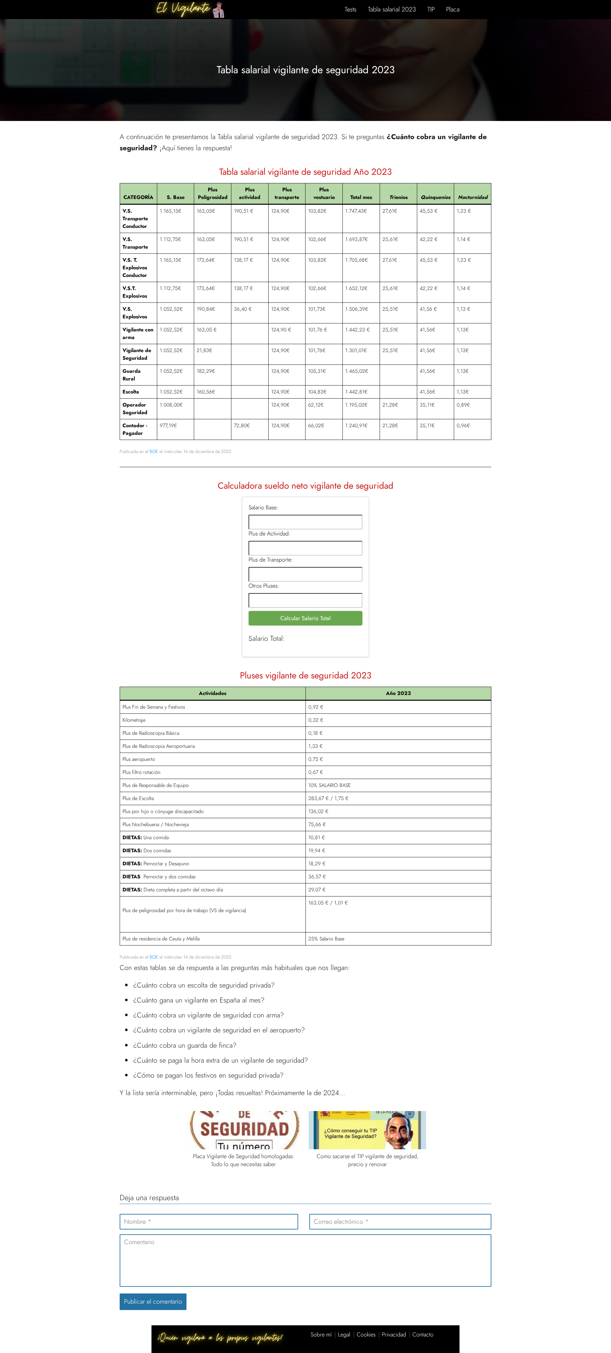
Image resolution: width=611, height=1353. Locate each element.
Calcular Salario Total (305, 618)
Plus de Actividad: (269, 533)
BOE (154, 451)
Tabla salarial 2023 (392, 9)
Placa (453, 9)
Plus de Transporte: (271, 560)
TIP (431, 9)
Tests (350, 9)
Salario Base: (263, 507)
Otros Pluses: (264, 586)
